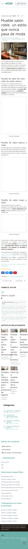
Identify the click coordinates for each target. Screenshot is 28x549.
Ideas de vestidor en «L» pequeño (9, 280)
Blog (2, 465)
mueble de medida (7, 254)
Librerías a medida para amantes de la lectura (14, 380)
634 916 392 (21, 3)
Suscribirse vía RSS (13, 412)
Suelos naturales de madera (13, 427)
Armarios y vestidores (14, 411)
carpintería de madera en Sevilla (12, 256)
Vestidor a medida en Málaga (8, 512)
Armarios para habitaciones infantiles (10, 485)
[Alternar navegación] (2, 535)
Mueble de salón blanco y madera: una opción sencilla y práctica (14, 347)
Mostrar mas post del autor (20, 303)
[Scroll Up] (24, 543)
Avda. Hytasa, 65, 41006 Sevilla (12, 452)
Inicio (2, 467)
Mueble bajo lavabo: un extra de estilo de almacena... (21, 280)
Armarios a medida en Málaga (9, 510)
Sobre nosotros (5, 462)
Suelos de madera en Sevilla (8, 479)
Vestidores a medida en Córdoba (9, 518)
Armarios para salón (6, 493)
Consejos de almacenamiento (12, 415)
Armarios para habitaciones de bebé (10, 482)
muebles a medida (13, 276)
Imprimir (22, 16)
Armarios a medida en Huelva (9, 521)
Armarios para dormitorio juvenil (9, 490)
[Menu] (2, 3)
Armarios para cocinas (6, 496)
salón (22, 276)
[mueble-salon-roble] (14, 51)
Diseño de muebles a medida (9, 37)
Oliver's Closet (6, 39)
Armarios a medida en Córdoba (9, 515)
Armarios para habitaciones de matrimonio (12, 487)
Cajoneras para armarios (7, 476)
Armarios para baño (6, 498)
